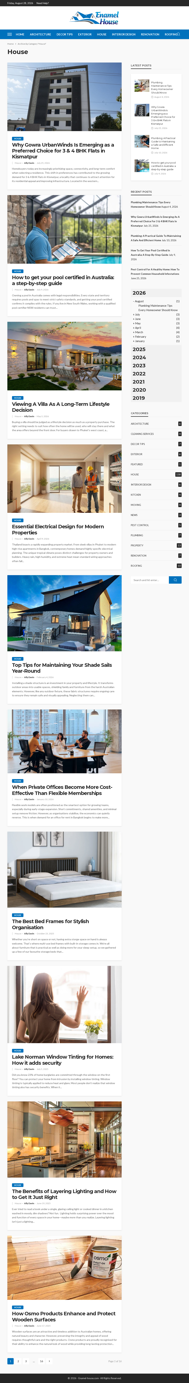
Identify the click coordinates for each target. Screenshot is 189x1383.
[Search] (178, 34)
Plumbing (137, 535)
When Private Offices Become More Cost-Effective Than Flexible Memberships (62, 790)
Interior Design (123, 34)
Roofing (171, 34)
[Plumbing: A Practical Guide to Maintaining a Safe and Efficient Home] (142, 141)
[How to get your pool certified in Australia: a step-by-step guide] (64, 229)
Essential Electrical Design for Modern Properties (58, 529)
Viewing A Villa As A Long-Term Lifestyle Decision (60, 407)
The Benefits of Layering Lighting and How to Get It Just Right (64, 1194)
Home (20, 34)
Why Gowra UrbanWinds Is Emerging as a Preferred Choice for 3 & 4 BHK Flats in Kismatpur (63, 151)
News (134, 515)
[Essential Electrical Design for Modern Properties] (64, 478)
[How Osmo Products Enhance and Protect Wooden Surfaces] (64, 1268)
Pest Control (140, 525)
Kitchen (136, 494)
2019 (139, 398)
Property (137, 545)
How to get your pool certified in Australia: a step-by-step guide (63, 280)
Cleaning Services (142, 433)
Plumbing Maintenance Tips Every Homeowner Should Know (162, 87)
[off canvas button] (9, 34)
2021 (139, 382)
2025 (139, 349)
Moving (136, 504)
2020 (139, 390)
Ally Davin (29, 163)
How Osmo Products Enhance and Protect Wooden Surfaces (63, 1317)
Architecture (40, 34)
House (101, 34)
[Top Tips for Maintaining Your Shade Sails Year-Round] (64, 613)
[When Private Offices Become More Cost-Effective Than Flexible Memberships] (64, 741)
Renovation (150, 34)
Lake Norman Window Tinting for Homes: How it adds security (62, 1060)
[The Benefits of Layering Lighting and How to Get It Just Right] (64, 1139)
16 (41, 1361)
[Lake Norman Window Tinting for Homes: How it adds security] (64, 1004)
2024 (139, 357)
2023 (139, 365)
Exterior (85, 34)
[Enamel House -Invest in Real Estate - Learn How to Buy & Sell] (94, 18)
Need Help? (43, 3)
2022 (139, 373)
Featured (137, 464)
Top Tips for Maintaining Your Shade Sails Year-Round (62, 668)
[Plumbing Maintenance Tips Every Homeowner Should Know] (142, 85)
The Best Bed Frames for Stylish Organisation (50, 924)
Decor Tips (65, 34)
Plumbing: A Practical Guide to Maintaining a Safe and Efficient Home (163, 143)
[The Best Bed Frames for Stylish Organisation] (64, 870)
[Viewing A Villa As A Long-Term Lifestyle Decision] (64, 356)
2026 (139, 293)
